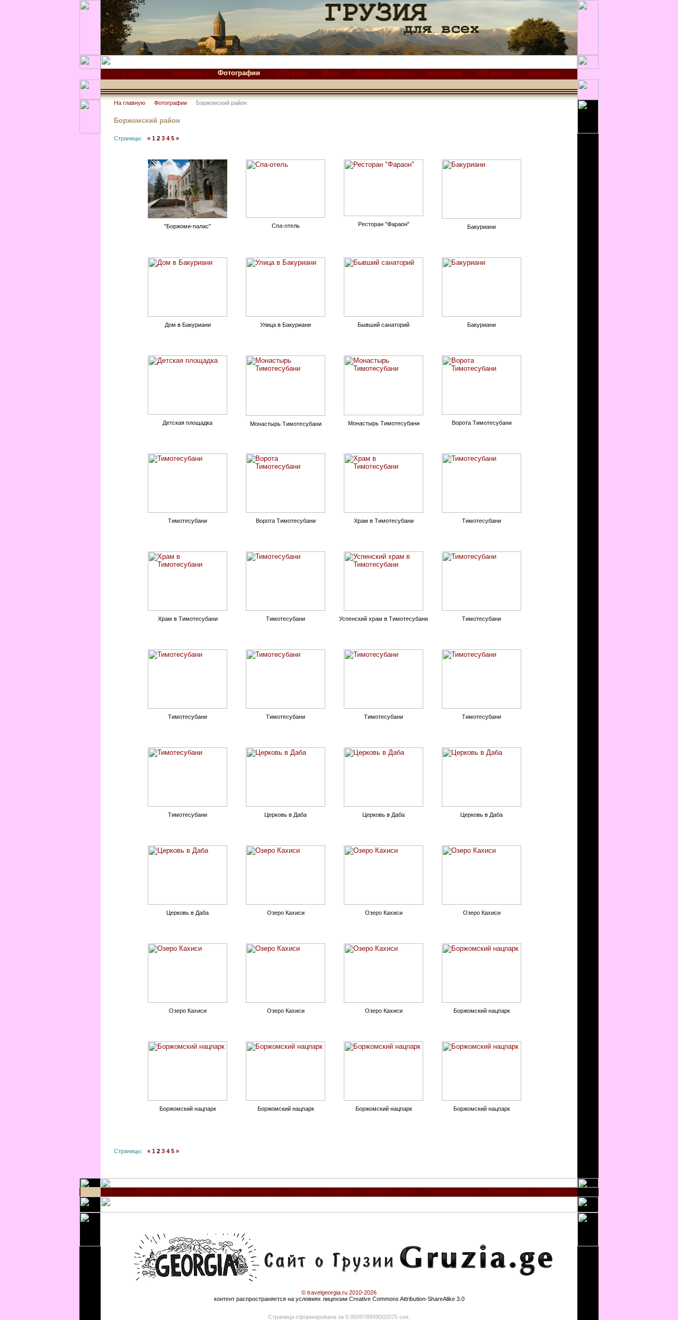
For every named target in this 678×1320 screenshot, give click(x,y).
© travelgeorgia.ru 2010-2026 (339, 1292)
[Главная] (105, 75)
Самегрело (306, 1191)
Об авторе (495, 73)
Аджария (552, 1191)
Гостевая (544, 73)
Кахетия (343, 1191)
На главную (129, 103)
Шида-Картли (213, 1191)
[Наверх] (108, 1194)
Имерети (377, 1191)
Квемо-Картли (261, 1191)
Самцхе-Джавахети (452, 1191)
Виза (331, 73)
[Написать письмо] (137, 75)
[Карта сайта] (121, 75)
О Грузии (291, 73)
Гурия (407, 1191)
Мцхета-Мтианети (161, 1191)
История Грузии (382, 73)
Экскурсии (443, 73)
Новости (187, 73)
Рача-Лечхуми (509, 1191)
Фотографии (170, 103)
